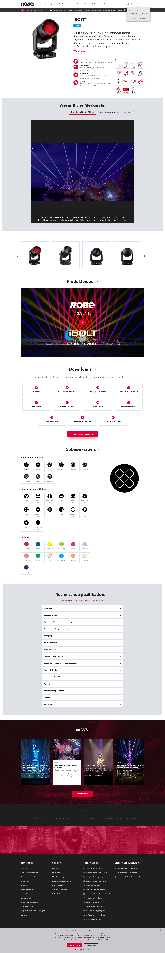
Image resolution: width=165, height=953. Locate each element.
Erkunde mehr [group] (82, 794)
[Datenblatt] (124, 10)
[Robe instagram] (82, 811)
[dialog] (82, 940)
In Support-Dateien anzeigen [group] (82, 434)
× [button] (163, 930)
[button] (82, 950)
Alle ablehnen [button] (91, 945)
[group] (17, 256)
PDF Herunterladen (82, 600)
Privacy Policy (82, 941)
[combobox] (160, 930)
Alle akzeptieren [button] (74, 945)
